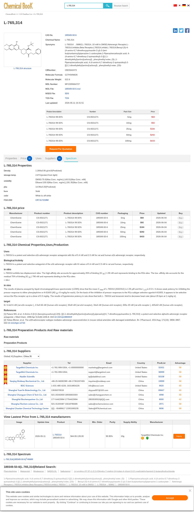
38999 (161, 372)
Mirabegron (38, 471)
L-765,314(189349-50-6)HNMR (18, 459)
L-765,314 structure (22, 68)
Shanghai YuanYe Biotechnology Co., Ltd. (27, 390)
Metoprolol (25, 471)
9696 (161, 408)
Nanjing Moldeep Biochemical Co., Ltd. (27, 381)
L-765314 (57, 435)
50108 (161, 376)
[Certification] (147, 438)
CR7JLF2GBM (42, 200)
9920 (161, 386)
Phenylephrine (10, 471)
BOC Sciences (27, 386)
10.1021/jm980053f (63, 317)
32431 (161, 367)
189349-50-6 (71, 35)
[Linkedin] (175, 30)
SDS (67, 93)
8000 (161, 399)
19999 (161, 381)
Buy (180, 218)
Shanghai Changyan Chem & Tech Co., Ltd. (27, 395)
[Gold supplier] (142, 438)
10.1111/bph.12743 (16, 323)
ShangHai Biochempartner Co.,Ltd (27, 399)
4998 (161, 395)
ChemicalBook (10, 14)
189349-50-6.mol (72, 89)
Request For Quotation (60, 149)
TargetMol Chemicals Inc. (27, 367)
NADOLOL (52, 471)
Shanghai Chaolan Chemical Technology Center (27, 408)
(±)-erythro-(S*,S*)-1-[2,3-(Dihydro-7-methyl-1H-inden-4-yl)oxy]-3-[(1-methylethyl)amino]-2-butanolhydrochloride (124, 471)
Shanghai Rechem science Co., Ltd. (27, 404)
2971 (161, 404)
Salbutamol (65, 471)
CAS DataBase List (25, 14)
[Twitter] (181, 30)
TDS (67, 98)
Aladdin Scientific (27, 376)
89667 (161, 390)
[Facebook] (187, 30)
